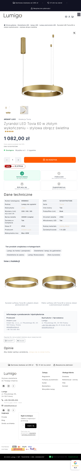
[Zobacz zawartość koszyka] (72, 17)
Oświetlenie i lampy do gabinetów (47, 251)
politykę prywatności (29, 434)
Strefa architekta (8, 423)
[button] (74, 32)
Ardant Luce (10, 119)
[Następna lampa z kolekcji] (75, 286)
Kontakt (65, 386)
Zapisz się (30, 426)
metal (62, 226)
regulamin (32, 433)
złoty (23, 208)
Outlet (44, 383)
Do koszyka (51, 160)
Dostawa (65, 376)
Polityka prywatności (50, 380)
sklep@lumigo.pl (13, 327)
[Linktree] (13, 386)
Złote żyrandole (54, 255)
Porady (4, 417)
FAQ (63, 383)
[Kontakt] (66, 17)
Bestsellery (46, 386)
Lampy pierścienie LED (48, 25)
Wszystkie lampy (48, 389)
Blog (3, 420)
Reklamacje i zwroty (70, 380)
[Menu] (79, 14)
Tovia (62, 204)
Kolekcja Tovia (25, 119)
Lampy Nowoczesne (36, 255)
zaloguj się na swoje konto (39, 352)
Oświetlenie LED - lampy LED (28, 25)
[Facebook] (4, 386)
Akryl (67, 226)
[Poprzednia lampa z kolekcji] (5, 286)
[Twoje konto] (69, 17)
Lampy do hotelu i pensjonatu (18, 251)
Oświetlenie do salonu (15, 255)
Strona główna (11, 25)
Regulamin (46, 376)
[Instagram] (9, 386)
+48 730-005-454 (48, 325)
